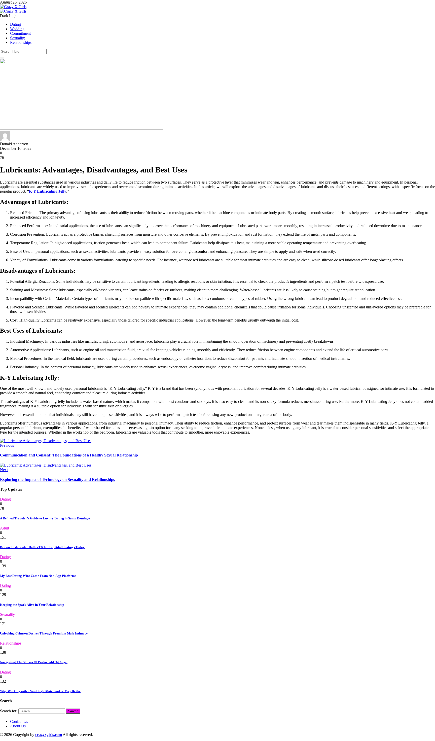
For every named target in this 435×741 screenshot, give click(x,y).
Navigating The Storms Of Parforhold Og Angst (33, 662)
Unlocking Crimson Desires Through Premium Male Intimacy (44, 633)
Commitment (20, 33)
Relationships (20, 42)
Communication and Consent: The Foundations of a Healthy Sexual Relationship (69, 455)
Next (4, 470)
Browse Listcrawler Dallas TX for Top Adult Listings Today (42, 547)
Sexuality (17, 38)
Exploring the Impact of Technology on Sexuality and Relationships (57, 479)
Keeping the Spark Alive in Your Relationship (32, 605)
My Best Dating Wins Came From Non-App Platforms (38, 576)
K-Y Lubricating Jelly (47, 191)
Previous (7, 445)
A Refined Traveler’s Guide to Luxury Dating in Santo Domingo (45, 518)
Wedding (17, 29)
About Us (18, 726)
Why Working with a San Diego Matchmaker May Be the (40, 691)
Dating (15, 24)
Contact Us (19, 721)
